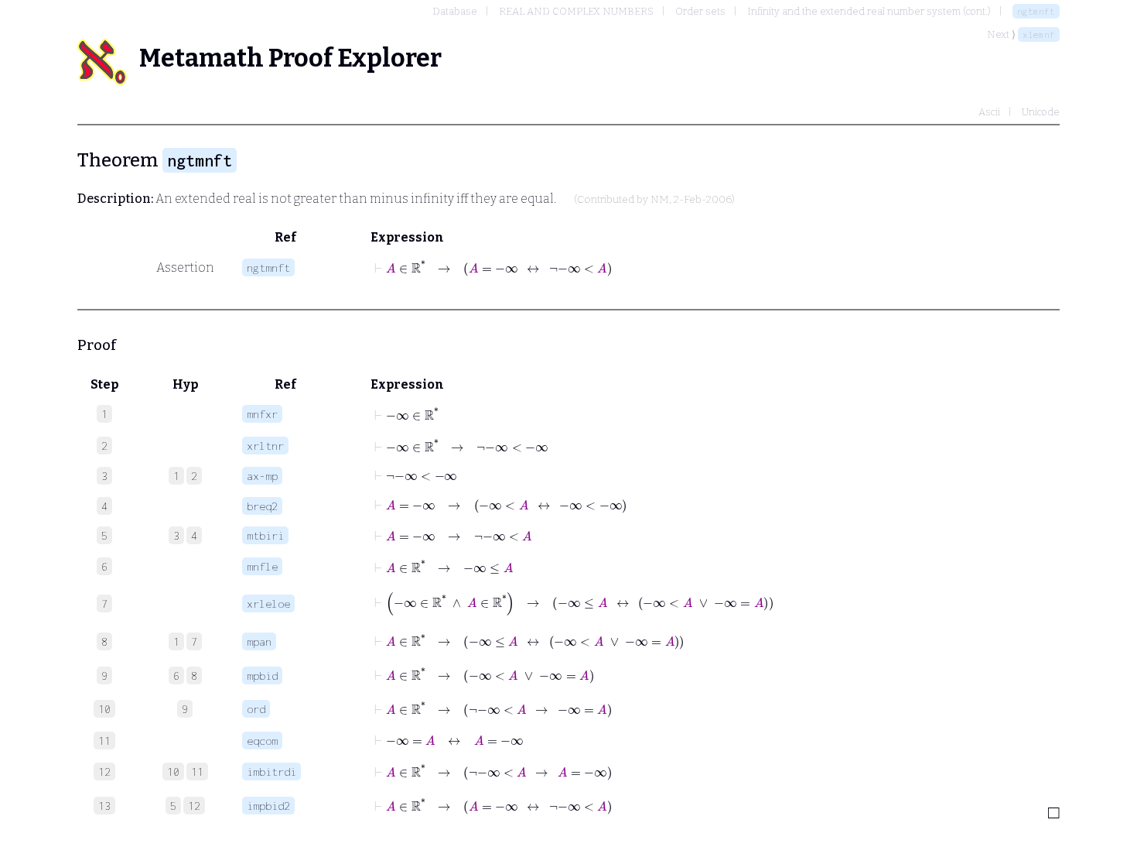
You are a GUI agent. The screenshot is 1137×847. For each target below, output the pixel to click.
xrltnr (265, 445)
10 (173, 771)
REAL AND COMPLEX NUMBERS (576, 11)
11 (197, 771)
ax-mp (262, 475)
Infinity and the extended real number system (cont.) (869, 11)
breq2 (262, 506)
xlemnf (1039, 34)
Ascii (989, 112)
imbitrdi (271, 771)
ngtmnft (1036, 11)
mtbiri (265, 535)
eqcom (262, 740)
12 (194, 805)
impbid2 (268, 805)
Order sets (700, 11)
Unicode (1041, 112)
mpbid (262, 675)
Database (454, 11)
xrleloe (268, 603)
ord (256, 708)
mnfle (262, 566)
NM (659, 200)
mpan (259, 641)
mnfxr (262, 413)
